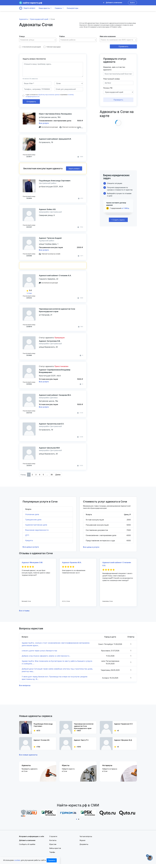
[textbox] (37, 40)
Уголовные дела (32, 514)
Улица (22, 36)
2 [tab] (79, 819)
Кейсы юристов (55, 848)
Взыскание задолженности (36, 530)
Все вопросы (24, 685)
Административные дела (36, 525)
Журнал (82, 840)
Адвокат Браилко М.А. (72, 562)
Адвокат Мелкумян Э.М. (32, 562)
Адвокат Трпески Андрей (50, 238)
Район (62, 36)
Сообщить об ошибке (27, 844)
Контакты (52, 840)
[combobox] (37, 40)
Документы (84, 844)
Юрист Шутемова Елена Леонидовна (55, 114)
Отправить (31, 102)
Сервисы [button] (58, 8)
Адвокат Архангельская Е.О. (51, 424)
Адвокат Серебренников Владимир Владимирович (54, 371)
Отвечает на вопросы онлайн (71, 127)
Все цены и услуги (31, 547)
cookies (17, 860)
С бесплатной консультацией (31, 47)
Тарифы (52, 852)
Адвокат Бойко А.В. (47, 209)
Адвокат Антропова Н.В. (49, 341)
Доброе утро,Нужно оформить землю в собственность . (46, 656)
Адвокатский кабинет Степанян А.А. (55, 275)
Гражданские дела (33, 520)
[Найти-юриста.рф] (30, 2)
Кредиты (29, 540)
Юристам (52, 844)
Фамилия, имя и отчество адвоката (114, 68)
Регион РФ (107, 88)
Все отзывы (24, 611)
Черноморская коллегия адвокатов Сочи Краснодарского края (57, 310)
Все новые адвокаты (28, 755)
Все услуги (44, 123)
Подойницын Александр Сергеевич (54, 181)
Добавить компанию (113, 2)
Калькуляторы (72, 8)
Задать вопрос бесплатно (34, 59)
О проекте (53, 836)
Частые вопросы (86, 836)
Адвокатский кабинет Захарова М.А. (55, 395)
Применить (123, 46)
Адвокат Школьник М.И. (49, 448)
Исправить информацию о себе (31, 836)
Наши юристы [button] (44, 8)
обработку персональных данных (49, 94)
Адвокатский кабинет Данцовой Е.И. (55, 139)
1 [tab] (77, 819)
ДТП (27, 535)
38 (52, 475)
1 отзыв (29, 293)
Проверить (118, 100)
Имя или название (108, 36)
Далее (57, 475)
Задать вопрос (29, 8)
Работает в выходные (54, 47)
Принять (51, 860)
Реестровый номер (111, 79)
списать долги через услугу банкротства (39, 651)
